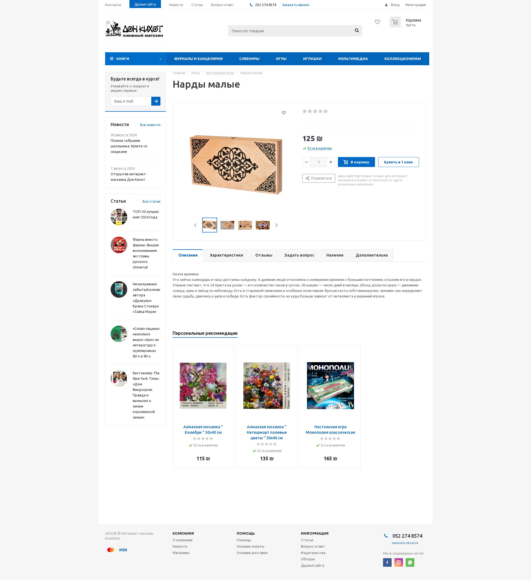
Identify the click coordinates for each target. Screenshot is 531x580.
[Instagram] (398, 562)
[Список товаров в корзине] (406, 25)
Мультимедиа (353, 59)
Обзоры (308, 559)
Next (276, 225)
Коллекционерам (402, 59)
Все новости (150, 125)
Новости (180, 546)
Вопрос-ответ (313, 546)
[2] (310, 111)
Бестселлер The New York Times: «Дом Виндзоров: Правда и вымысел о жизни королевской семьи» (146, 395)
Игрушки (312, 59)
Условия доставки (252, 553)
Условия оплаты (250, 546)
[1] (305, 111)
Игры (281, 59)
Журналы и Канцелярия (198, 59)
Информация (315, 533)
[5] (326, 111)
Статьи (307, 540)
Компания (183, 533)
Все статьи (151, 201)
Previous (196, 225)
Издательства (313, 553)
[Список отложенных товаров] (378, 24)
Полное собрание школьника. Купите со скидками (129, 146)
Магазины (181, 553)
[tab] (188, 255)
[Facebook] (387, 562)
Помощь (246, 533)
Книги (122, 59)
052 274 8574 (265, 5)
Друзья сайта (312, 565)
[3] (315, 111)
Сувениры (249, 59)
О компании (182, 540)
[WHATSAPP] (410, 562)
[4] (320, 111)
